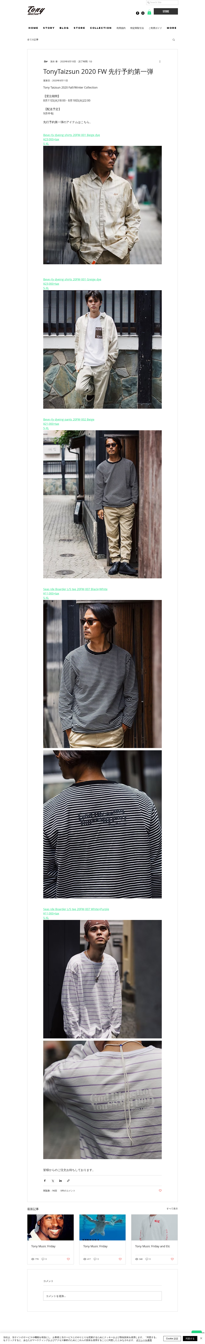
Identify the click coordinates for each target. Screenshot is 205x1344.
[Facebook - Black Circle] (137, 13)
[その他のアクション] (160, 61)
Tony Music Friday (43, 1246)
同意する (190, 1338)
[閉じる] (201, 1338)
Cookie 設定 (172, 1338)
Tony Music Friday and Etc (152, 1246)
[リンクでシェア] (68, 1180)
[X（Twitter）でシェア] (52, 1180)
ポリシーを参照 (144, 1340)
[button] (149, 12)
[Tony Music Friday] (50, 1227)
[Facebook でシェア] (44, 1180)
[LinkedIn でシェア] (60, 1180)
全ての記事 (32, 39)
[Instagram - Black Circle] (142, 13)
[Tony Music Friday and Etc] (154, 1227)
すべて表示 (172, 1208)
